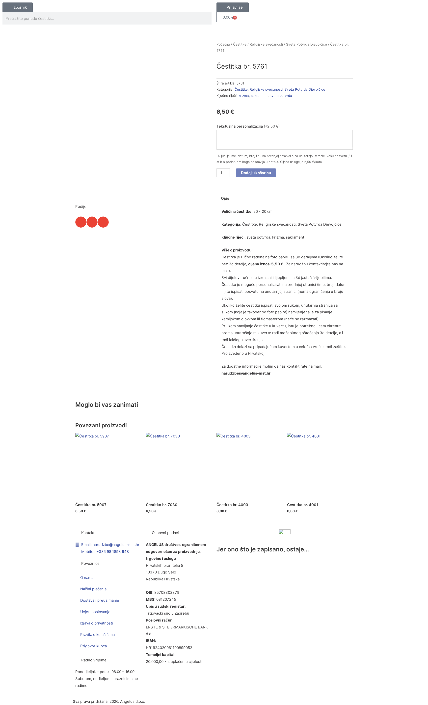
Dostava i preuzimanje (99, 600)
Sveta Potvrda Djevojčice (306, 44)
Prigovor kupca (93, 646)
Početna (223, 44)
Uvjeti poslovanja (95, 611)
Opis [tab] (225, 198)
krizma (244, 96)
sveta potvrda (281, 96)
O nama (86, 577)
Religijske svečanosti (266, 44)
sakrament (259, 96)
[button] (80, 222)
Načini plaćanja (93, 589)
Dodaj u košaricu (256, 172)
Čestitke (239, 44)
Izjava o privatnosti (96, 623)
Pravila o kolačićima (97, 634)
